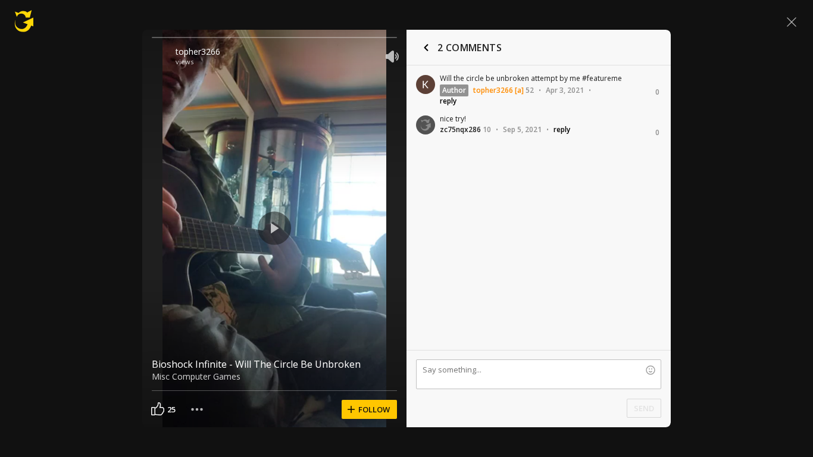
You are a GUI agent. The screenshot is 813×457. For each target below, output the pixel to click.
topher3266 (198, 51)
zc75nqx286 (460, 129)
